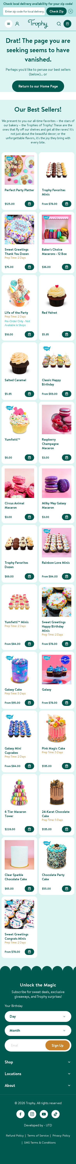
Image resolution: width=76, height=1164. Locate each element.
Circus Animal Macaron (14, 505)
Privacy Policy (61, 1135)
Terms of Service (38, 1135)
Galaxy (46, 689)
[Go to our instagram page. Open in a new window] (32, 1114)
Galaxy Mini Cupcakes (13, 750)
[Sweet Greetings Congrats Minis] (19, 914)
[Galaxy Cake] (19, 669)
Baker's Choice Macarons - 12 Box (54, 251)
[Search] (59, 24)
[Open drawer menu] (8, 24)
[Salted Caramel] (19, 360)
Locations (13, 1073)
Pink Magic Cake (53, 748)
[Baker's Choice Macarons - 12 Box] (56, 229)
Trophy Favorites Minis (53, 192)
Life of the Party (16, 312)
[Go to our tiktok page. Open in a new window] (55, 1114)
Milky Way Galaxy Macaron (54, 505)
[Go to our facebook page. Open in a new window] (20, 1114)
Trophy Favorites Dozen (16, 564)
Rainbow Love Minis (56, 562)
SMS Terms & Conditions (40, 1142)
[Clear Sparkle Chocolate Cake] (19, 855)
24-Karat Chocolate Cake (56, 814)
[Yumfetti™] (19, 419)
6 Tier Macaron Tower (15, 814)
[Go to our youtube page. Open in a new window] (44, 1114)
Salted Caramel (15, 380)
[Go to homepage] (38, 23)
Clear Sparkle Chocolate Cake (16, 877)
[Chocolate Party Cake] (56, 855)
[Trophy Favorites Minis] (56, 170)
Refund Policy (15, 1135)
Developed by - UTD (38, 1125)
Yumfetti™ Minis (16, 622)
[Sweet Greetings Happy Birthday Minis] (56, 602)
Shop (9, 1062)
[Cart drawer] (67, 24)
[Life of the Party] (19, 292)
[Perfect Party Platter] (19, 170)
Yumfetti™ (12, 439)
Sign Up (58, 1045)
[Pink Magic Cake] (56, 728)
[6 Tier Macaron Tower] (19, 791)
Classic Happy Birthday (51, 382)
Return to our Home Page (38, 86)
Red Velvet (49, 312)
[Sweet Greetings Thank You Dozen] (19, 229)
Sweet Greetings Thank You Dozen (17, 251)
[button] (70, 11)
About (10, 1085)
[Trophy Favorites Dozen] (19, 542)
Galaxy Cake (13, 689)
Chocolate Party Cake (53, 877)
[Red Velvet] (56, 292)
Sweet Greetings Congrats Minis (16, 936)
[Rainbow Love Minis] (56, 542)
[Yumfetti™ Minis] (19, 602)
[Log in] (18, 24)
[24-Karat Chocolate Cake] (56, 791)
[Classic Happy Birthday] (56, 360)
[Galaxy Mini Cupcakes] (19, 728)
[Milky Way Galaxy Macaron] (56, 483)
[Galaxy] (56, 669)
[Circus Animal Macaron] (19, 483)
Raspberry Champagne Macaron (50, 443)
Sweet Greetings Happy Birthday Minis (53, 626)
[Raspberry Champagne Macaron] (56, 419)
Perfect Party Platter (19, 190)
